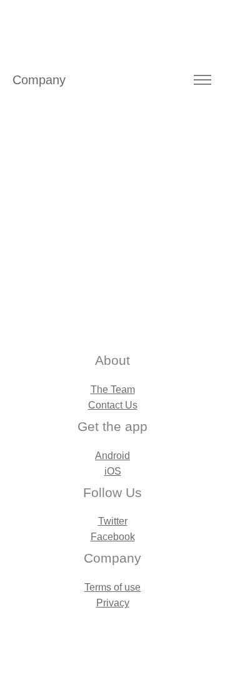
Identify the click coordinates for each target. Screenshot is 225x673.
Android (112, 455)
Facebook (113, 536)
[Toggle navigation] (202, 80)
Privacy (112, 603)
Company (39, 80)
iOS (112, 471)
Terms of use (112, 587)
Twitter (113, 521)
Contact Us (113, 405)
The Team (113, 389)
